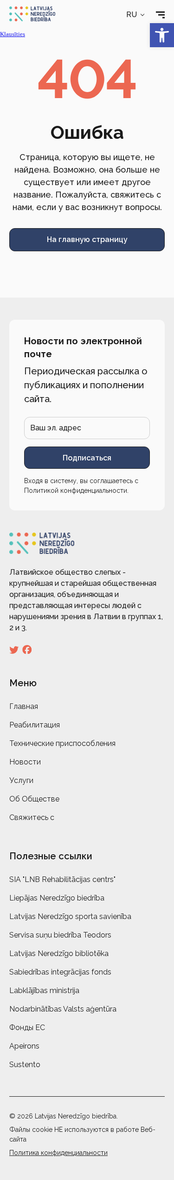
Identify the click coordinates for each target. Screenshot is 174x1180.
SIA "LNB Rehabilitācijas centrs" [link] (62, 879)
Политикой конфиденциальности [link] (75, 490)
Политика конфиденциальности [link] (58, 1152)
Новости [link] (25, 762)
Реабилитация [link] (34, 724)
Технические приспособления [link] (62, 743)
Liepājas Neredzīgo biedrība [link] (56, 898)
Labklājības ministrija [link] (44, 990)
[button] (136, 14)
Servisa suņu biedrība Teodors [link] (60, 935)
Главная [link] (23, 706)
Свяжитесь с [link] (31, 817)
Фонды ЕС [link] (27, 1027)
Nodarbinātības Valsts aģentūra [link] (62, 1009)
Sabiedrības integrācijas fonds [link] (60, 972)
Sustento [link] (24, 1064)
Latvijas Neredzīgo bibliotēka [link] (59, 953)
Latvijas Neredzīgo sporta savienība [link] (70, 916)
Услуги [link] (21, 780)
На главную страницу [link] (87, 239)
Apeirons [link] (24, 1046)
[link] (162, 35)
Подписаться (87, 457)
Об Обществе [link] (34, 799)
